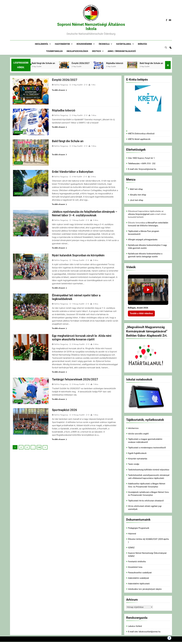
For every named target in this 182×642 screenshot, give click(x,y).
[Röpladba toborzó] (87, 69)
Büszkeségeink (84, 44)
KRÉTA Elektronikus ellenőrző (141, 133)
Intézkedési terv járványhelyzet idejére (145, 589)
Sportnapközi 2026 (64, 410)
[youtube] (170, 20)
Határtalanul (123, 44)
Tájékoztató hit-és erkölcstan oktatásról (146, 500)
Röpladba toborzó (103, 63)
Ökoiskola (104, 44)
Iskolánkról (41, 44)
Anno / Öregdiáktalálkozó (122, 51)
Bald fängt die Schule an (32, 63)
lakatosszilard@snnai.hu (149, 631)
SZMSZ (131, 547)
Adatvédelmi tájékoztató (139, 583)
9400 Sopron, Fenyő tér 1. (144, 158)
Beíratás (142, 44)
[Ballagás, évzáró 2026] (148, 290)
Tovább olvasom (58, 90)
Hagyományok (62, 44)
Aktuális (18, 102)
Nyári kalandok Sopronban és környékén (78, 255)
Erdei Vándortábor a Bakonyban (72, 171)
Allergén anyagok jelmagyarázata (142, 239)
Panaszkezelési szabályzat (140, 572)
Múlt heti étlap (136, 189)
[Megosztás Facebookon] (169, 638)
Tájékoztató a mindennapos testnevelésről (147, 447)
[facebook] (166, 20)
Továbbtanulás (54, 51)
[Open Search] (166, 47)
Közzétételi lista (135, 567)
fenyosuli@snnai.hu (147, 169)
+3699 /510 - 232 (147, 163)
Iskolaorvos (133, 428)
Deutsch (96, 51)
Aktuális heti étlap (138, 195)
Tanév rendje (133, 464)
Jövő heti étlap (136, 200)
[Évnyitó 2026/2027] (53, 65)
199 (39, 447)
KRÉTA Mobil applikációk (139, 139)
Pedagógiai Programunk (138, 528)
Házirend (132, 533)
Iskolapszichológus (77, 51)
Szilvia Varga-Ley (61, 84)
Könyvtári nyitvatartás (137, 458)
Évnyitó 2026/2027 (69, 63)
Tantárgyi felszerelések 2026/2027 (75, 379)
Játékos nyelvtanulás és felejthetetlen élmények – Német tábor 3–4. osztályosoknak (84, 213)
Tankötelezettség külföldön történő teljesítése (148, 470)
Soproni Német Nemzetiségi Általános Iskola (91, 26)
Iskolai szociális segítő (138, 433)
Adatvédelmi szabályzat (138, 578)
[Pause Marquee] (168, 65)
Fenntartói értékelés (137, 561)
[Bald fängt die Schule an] (121, 65)
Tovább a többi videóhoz (141, 313)
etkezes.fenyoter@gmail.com (141, 214)
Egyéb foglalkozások (137, 453)
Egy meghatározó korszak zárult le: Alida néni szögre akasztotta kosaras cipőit (81, 337)
